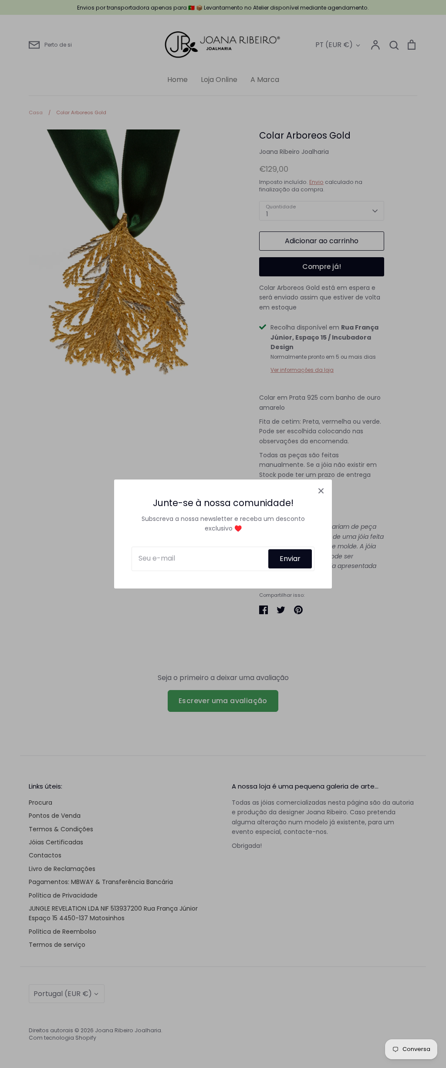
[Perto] (321, 490)
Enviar (290, 559)
